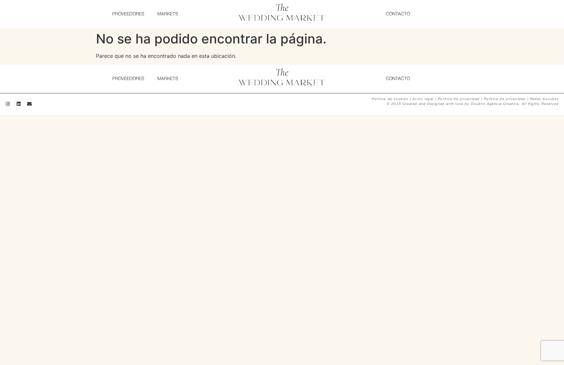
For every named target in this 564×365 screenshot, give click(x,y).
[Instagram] (7, 103)
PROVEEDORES (128, 14)
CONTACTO (398, 14)
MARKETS (167, 14)
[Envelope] (29, 103)
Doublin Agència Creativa (495, 104)
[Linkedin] (18, 103)
